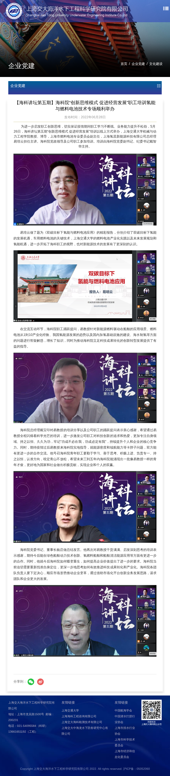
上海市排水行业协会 (125, 730)
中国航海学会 (123, 710)
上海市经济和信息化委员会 (125, 754)
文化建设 (156, 64)
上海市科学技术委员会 (125, 742)
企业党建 (138, 64)
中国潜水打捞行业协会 (125, 719)
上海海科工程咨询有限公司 (79, 716)
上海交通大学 (70, 710)
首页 (124, 64)
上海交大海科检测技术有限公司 (82, 722)
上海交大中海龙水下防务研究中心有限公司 (85, 730)
